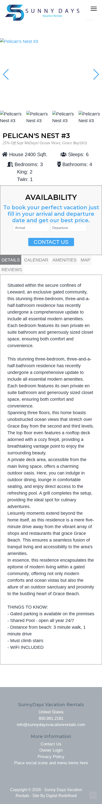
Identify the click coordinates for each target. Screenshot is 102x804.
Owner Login (51, 750)
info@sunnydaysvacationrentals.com (51, 724)
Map (85, 259)
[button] (96, 74)
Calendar (36, 259)
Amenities (64, 259)
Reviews (11, 269)
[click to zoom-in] (51, 41)
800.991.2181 (51, 718)
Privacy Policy (51, 756)
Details (10, 259)
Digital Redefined (61, 796)
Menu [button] (86, 9)
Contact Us (51, 242)
